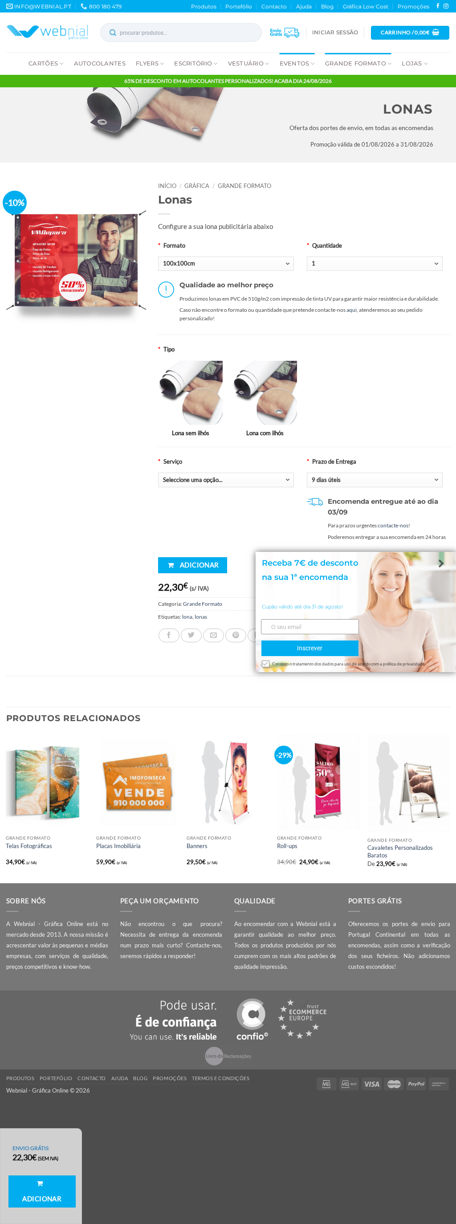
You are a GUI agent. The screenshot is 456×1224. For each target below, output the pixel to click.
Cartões (43, 63)
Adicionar (199, 565)
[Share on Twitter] (191, 635)
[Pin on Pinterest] (235, 635)
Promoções (413, 6)
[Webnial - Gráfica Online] (47, 32)
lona (187, 616)
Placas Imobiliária (118, 845)
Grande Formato (355, 63)
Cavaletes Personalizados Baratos (400, 851)
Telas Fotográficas (29, 845)
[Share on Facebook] (169, 635)
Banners (197, 845)
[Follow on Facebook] (438, 6)
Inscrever (309, 648)
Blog (327, 6)
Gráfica (196, 185)
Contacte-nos (203, 945)
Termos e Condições (220, 1078)
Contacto (274, 6)
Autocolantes (100, 63)
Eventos (294, 63)
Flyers (147, 63)
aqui (351, 309)
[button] (335, 32)
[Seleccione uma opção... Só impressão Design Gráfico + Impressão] (226, 480)
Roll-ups (287, 845)
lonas (201, 616)
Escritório (193, 63)
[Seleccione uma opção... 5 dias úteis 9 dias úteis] (375, 480)
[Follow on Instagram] (446, 6)
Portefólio (238, 6)
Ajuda (304, 6)
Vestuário (246, 63)
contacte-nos (393, 525)
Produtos (203, 6)
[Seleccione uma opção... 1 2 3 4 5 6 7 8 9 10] (375, 264)
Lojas (412, 63)
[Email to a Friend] (213, 635)
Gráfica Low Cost (365, 6)
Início (167, 185)
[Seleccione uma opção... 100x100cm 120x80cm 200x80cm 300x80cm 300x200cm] (226, 264)
